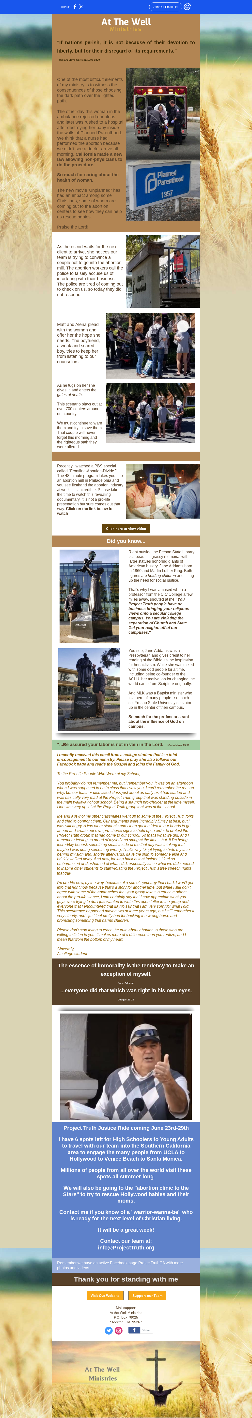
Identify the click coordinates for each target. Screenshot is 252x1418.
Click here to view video (126, 529)
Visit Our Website (105, 1296)
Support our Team (147, 1296)
